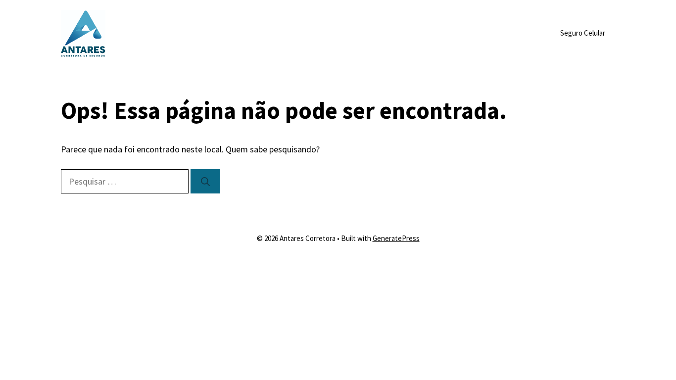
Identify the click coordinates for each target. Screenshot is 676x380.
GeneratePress (396, 238)
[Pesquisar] (205, 181)
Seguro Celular (582, 33)
